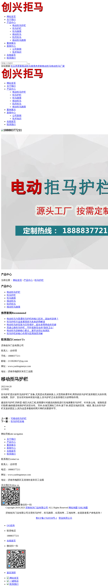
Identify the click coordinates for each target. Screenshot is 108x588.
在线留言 (11, 55)
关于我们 (11, 19)
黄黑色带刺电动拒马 (41, 66)
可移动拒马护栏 (18, 418)
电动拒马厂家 (58, 66)
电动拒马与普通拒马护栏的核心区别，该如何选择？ (32, 318)
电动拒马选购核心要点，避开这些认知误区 (28, 330)
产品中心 (11, 22)
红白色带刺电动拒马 (21, 66)
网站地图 (73, 507)
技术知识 (16, 52)
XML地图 (83, 507)
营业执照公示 (65, 518)
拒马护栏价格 (17, 421)
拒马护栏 (16, 28)
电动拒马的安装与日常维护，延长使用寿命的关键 (31, 324)
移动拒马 (16, 34)
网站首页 (11, 16)
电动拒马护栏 (19, 25)
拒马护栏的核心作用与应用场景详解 (25, 333)
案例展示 (11, 43)
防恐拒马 (16, 37)
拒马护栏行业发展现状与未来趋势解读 (26, 321)
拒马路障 (16, 31)
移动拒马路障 (19, 40)
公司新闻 (16, 49)
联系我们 (11, 58)
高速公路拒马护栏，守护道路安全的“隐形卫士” (30, 327)
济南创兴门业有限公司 (36, 507)
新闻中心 (11, 46)
